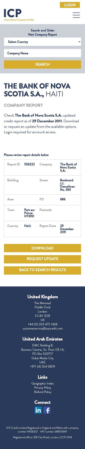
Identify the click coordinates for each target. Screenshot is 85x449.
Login (70, 5)
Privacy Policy (42, 388)
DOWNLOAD (42, 248)
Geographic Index (42, 383)
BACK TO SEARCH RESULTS (42, 269)
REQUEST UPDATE (42, 258)
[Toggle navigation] (76, 15)
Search (42, 64)
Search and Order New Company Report (42, 32)
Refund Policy (42, 392)
